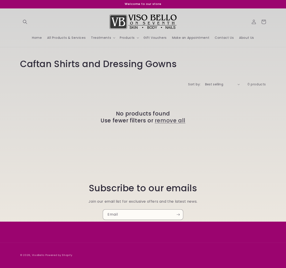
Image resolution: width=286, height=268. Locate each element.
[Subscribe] (178, 214)
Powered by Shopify (58, 255)
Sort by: (194, 84)
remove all (170, 120)
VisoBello (38, 255)
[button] (25, 22)
